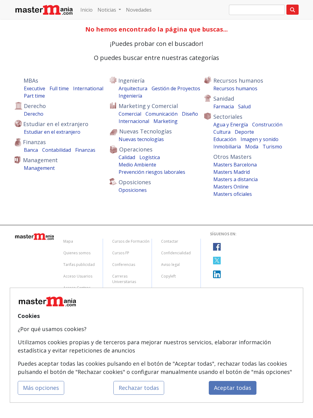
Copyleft (168, 276)
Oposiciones (133, 190)
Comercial (130, 113)
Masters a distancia (235, 179)
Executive (34, 88)
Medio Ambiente (137, 164)
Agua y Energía (230, 124)
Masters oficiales (232, 194)
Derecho (33, 113)
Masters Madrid (231, 172)
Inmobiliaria (227, 146)
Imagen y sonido (259, 139)
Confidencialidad (176, 253)
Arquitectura (133, 88)
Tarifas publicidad (79, 264)
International (88, 88)
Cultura (221, 132)
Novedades (139, 9)
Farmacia (223, 106)
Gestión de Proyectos (176, 88)
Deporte (244, 132)
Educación (224, 139)
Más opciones (41, 387)
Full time (59, 88)
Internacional (134, 121)
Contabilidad (56, 150)
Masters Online (231, 186)
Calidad (127, 157)
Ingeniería (130, 95)
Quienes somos (76, 253)
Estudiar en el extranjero (52, 132)
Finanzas (85, 150)
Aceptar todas (232, 387)
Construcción (267, 124)
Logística (149, 157)
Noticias (107, 9)
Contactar (169, 241)
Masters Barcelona (235, 164)
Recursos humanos (235, 88)
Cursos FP (120, 253)
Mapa (68, 241)
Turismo (272, 146)
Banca (31, 150)
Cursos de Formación (130, 241)
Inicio (86, 9)
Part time (34, 95)
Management (39, 168)
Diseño (190, 113)
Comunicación (161, 113)
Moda (251, 146)
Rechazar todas (139, 387)
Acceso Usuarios (77, 276)
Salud (244, 106)
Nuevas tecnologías (141, 139)
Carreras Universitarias (124, 279)
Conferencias (123, 264)
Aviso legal (170, 264)
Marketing (165, 121)
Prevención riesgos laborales (152, 172)
